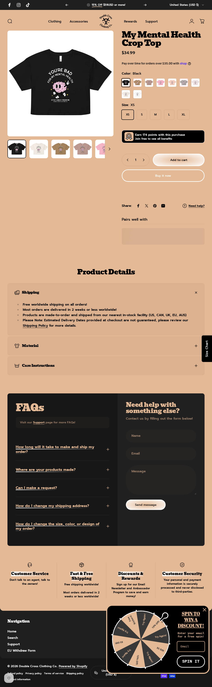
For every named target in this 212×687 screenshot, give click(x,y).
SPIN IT (191, 661)
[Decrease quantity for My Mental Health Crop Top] (126, 160)
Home (11, 631)
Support (39, 422)
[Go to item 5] (104, 149)
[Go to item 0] (16, 149)
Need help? (197, 206)
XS (127, 114)
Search (12, 638)
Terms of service (54, 673)
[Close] (205, 610)
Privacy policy (33, 673)
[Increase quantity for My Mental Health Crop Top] (144, 160)
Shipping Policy (35, 325)
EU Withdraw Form (21, 650)
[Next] (145, 5)
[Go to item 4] (82, 149)
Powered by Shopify (73, 666)
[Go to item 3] (60, 149)
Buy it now (163, 175)
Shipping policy (75, 673)
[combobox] (187, 5)
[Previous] (66, 5)
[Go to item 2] (38, 149)
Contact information (18, 679)
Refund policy (15, 673)
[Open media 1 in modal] (60, 83)
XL (183, 114)
